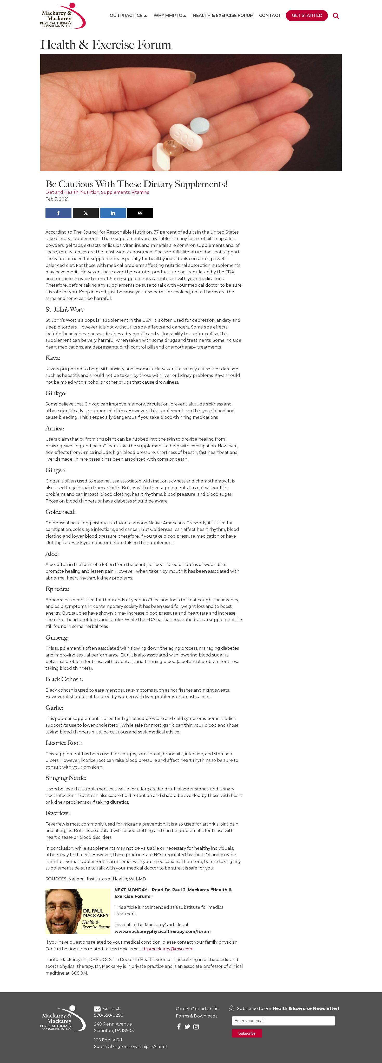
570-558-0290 (108, 1015)
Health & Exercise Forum (223, 15)
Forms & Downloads (196, 1016)
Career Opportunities (198, 1008)
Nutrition (89, 192)
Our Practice (126, 15)
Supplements (115, 192)
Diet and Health (61, 192)
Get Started (307, 15)
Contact (270, 15)
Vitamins (140, 192)
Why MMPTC (168, 15)
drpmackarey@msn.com (168, 948)
